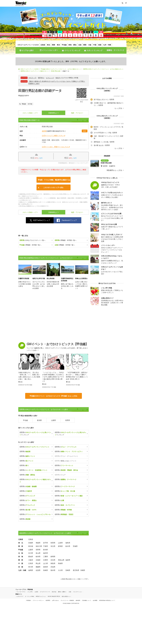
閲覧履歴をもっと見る (115, 170)
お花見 (36, 591)
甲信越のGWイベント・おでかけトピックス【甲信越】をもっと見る (53, 396)
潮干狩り (41, 78)
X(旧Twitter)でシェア (41, 220)
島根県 (60, 563)
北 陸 (20, 553)
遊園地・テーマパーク (115, 50)
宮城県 (30, 543)
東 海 (20, 556)
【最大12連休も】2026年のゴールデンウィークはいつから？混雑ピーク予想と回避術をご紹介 (56, 82)
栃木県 (67, 546)
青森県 (38, 543)
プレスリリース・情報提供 (67, 600)
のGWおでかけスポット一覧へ (32, 240)
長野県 (22, 95)
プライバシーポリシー (38, 600)
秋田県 (53, 543)
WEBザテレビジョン (41, 596)
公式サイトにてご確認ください (53, 135)
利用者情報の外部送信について (107, 600)
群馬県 (60, 546)
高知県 (53, 567)
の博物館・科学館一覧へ (65, 240)
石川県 (30, 553)
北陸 (79, 45)
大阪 (89, 45)
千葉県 (45, 546)
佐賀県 (38, 570)
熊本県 (53, 570)
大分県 (60, 570)
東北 (48, 45)
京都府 (38, 560)
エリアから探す (27, 50)
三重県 (45, 556)
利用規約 (28, 600)
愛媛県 (38, 567)
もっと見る (118, 108)
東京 (58, 45)
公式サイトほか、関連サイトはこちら (55, 147)
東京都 (30, 546)
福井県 (45, 553)
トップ (29, 113)
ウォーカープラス (21, 591)
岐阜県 (38, 556)
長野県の (34, 447)
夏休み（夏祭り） (62, 591)
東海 (70, 45)
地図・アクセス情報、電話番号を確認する (54, 180)
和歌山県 (61, 560)
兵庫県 (45, 560)
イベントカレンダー (49, 50)
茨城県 (75, 546)
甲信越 (64, 45)
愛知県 (30, 556)
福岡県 (30, 570)
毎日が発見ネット (66, 596)
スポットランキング (94, 50)
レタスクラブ (20, 596)
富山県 (38, 553)
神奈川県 (39, 546)
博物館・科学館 (26, 104)
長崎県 (45, 570)
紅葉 (70, 591)
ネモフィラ (32, 78)
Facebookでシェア (69, 220)
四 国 (20, 567)
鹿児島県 (76, 570)
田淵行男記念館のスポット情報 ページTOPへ (75, 579)
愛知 (74, 45)
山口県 (45, 563)
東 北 (20, 543)
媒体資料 (78, 600)
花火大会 (54, 591)
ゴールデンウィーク (45, 591)
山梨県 (53, 420)
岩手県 (45, 543)
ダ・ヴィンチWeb (29, 596)
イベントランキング (72, 50)
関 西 (20, 560)
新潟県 (39, 420)
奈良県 (53, 560)
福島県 (67, 543)
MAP (84, 131)
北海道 (42, 45)
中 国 (20, 563)
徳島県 (45, 567)
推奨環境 (48, 600)
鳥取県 (53, 563)
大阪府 (30, 560)
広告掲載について (86, 600)
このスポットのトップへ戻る (53, 187)
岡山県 (38, 563)
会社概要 (95, 600)
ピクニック (50, 78)
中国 (94, 45)
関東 (53, 45)
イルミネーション (77, 591)
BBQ (57, 78)
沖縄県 (82, 570)
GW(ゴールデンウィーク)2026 (28, 45)
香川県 (30, 567)
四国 (99, 45)
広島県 (30, 563)
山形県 (60, 543)
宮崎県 (67, 570)
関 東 (20, 546)
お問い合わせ (55, 600)
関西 (84, 45)
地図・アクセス (76, 113)
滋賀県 (67, 560)
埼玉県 (53, 546)
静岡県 (53, 556)
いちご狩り (30, 591)
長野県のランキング (35, 433)
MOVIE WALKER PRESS (54, 596)
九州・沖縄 (107, 45)
